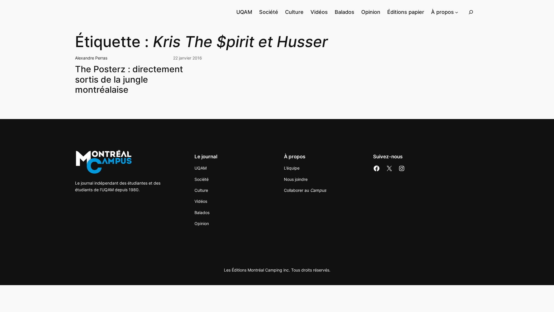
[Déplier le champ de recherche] (471, 12)
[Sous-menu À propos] (456, 12)
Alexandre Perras (91, 57)
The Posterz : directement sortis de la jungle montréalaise (129, 79)
